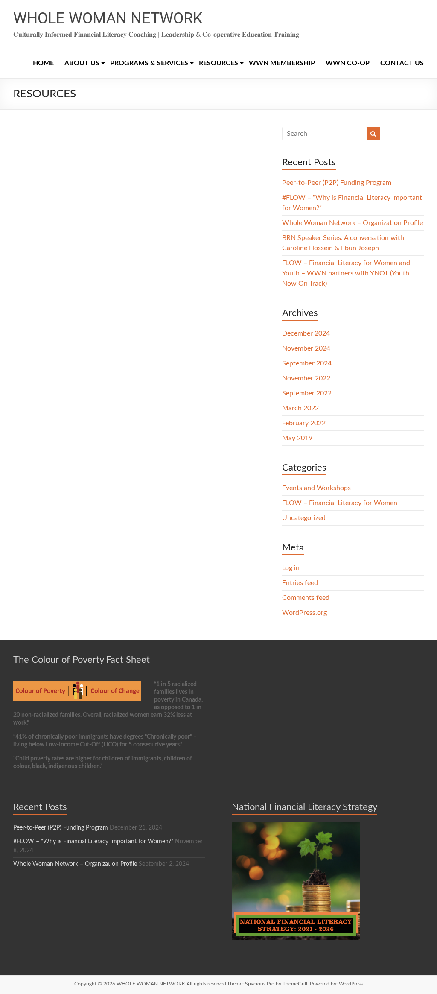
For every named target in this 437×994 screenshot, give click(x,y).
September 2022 (307, 393)
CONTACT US (402, 63)
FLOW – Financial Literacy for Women (339, 503)
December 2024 (306, 333)
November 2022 (306, 378)
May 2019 (297, 438)
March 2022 (300, 408)
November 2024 (306, 348)
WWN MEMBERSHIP (282, 63)
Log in (291, 567)
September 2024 (307, 363)
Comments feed (305, 597)
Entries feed (300, 582)
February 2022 (304, 423)
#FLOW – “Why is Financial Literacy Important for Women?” (93, 842)
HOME (43, 63)
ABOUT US (81, 63)
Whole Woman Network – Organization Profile (352, 222)
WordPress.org (304, 612)
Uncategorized (304, 518)
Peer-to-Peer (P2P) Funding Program (336, 182)
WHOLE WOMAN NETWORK (107, 18)
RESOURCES (218, 63)
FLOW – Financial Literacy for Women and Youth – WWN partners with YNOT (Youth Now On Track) (346, 273)
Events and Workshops (316, 488)
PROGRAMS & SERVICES (149, 63)
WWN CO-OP (348, 63)
